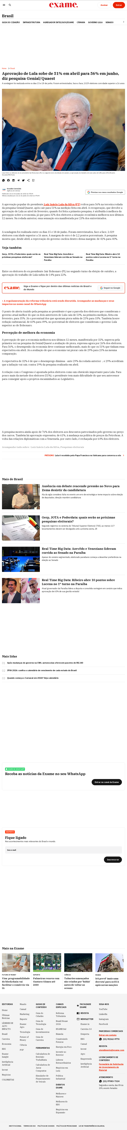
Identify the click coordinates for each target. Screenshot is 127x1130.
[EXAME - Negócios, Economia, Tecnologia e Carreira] (63, 5)
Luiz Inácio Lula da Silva (45, 447)
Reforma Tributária (61, 1014)
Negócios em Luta (62, 1069)
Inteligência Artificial (7, 1063)
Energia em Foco (64, 1047)
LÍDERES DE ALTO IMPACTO (7, 1026)
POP (22, 1050)
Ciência (23, 1045)
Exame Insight (5, 1055)
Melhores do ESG (61, 1103)
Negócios (6, 1074)
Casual (23, 1009)
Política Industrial (60, 1077)
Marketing (24, 1014)
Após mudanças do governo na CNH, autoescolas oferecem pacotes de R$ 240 (45, 663)
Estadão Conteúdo (14, 189)
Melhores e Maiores (61, 1095)
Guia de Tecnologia (41, 1022)
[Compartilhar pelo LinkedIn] (13, 180)
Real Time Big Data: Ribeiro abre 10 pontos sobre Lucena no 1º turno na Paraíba (103, 257)
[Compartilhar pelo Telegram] (18, 180)
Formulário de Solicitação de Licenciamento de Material (111, 1067)
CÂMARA (81, 22)
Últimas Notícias (6, 1016)
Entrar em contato (107, 1035)
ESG (4, 1049)
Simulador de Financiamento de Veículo (43, 1078)
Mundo (23, 1004)
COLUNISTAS (8, 1079)
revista (85, 1013)
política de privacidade (66, 1126)
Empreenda (86, 1059)
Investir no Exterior (61, 1053)
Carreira (6, 1039)
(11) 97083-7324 (111, 1081)
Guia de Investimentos (42, 1030)
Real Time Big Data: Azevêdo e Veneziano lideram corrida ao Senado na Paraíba (63, 257)
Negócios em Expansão (62, 1111)
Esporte (23, 1019)
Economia (6, 1044)
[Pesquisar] (10, 5)
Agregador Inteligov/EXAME (58, 22)
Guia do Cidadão (11, 22)
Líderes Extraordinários (63, 1061)
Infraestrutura (31, 22)
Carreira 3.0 (86, 1029)
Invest (5, 1070)
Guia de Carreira (40, 1038)
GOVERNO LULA (95, 22)
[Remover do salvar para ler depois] (33, 180)
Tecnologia (25, 1032)
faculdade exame (85, 1005)
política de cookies (46, 1126)
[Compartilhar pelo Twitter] (23, 180)
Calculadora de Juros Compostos (43, 1068)
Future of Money (24, 1038)
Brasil (8, 15)
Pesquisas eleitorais (72, 447)
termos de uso (29, 1126)
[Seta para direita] (120, 22)
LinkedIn (103, 1014)
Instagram (104, 1019)
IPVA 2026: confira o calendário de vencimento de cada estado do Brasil (42, 670)
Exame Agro (23, 1025)
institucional (15, 1126)
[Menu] (4, 5)
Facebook (103, 1024)
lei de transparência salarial (92, 1126)
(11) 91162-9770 (111, 1039)
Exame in (85, 1024)
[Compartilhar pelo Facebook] (8, 180)
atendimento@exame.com (111, 1050)
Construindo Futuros (62, 1040)
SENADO (109, 22)
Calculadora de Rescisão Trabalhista (43, 1057)
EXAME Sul (61, 1029)
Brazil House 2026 (62, 1022)
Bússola (59, 1034)
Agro (83, 1054)
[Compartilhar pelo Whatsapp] (3, 180)
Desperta (85, 1034)
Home (4, 68)
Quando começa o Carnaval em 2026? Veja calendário (33, 678)
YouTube (103, 1009)
